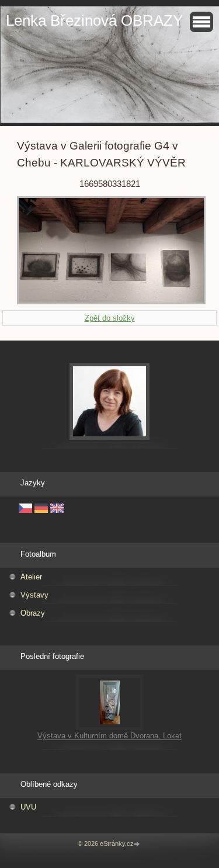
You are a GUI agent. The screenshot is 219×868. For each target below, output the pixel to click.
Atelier (31, 576)
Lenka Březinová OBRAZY (94, 20)
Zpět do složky (110, 318)
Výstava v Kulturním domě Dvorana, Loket (109, 735)
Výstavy (34, 595)
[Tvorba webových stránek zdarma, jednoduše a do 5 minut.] (138, 844)
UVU (28, 807)
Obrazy (32, 613)
